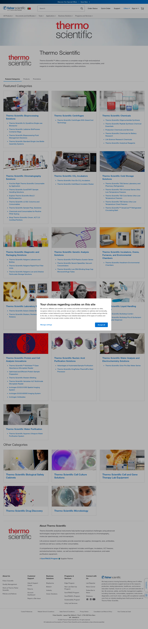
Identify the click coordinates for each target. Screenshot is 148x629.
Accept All (101, 325)
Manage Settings (46, 325)
